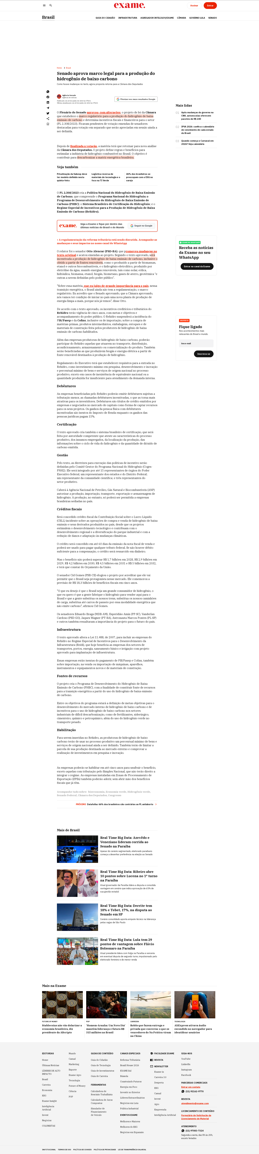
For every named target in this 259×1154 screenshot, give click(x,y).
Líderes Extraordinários (132, 1097)
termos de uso (64, 1150)
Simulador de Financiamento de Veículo (98, 1111)
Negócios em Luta (129, 1103)
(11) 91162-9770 (195, 1091)
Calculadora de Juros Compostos (102, 1101)
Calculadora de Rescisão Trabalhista (102, 1093)
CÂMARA (181, 17)
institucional (49, 1150)
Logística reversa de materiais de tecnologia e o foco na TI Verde (106, 177)
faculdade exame (164, 1053)
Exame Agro (75, 1075)
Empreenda (160, 1109)
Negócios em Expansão (132, 1132)
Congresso (114, 795)
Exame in (159, 1071)
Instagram (186, 1069)
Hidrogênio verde (138, 791)
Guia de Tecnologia (101, 1065)
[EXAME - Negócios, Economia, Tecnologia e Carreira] (129, 5)
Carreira (46, 1084)
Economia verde (116, 791)
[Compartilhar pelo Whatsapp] (48, 91)
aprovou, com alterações (103, 112)
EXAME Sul (125, 1070)
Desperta (159, 1082)
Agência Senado (69, 95)
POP (71, 1096)
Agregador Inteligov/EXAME (157, 17)
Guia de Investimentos (102, 1070)
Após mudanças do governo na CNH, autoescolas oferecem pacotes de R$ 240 (197, 115)
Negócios (46, 1120)
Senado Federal (67, 795)
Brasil (48, 17)
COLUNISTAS (48, 1125)
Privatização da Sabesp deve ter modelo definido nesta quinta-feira (72, 177)
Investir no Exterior (130, 1092)
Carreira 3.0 (160, 1077)
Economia (47, 1090)
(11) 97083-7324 (195, 1130)
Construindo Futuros (131, 1081)
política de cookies (82, 1150)
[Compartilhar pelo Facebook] (48, 97)
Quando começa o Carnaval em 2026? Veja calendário (197, 142)
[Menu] (44, 5)
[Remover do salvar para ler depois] (48, 124)
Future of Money (77, 1085)
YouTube (185, 1058)
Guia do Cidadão (105, 17)
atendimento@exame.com (195, 1103)
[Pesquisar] (51, 5)
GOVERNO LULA (197, 17)
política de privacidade (105, 1150)
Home (59, 68)
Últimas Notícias (50, 1065)
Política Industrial (129, 1108)
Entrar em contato (190, 1087)
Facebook (186, 1075)
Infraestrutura (127, 17)
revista (158, 1060)
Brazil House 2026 (129, 1065)
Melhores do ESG (128, 1127)
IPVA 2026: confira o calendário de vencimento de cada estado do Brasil (197, 129)
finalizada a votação (83, 146)
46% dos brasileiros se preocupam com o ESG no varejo (139, 177)
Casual (72, 1058)
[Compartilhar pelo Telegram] (48, 107)
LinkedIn (185, 1064)
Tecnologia (74, 1080)
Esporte (73, 1069)
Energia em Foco (128, 1087)
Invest (45, 1115)
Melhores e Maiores (130, 1121)
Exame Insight (49, 1101)
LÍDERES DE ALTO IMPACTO (51, 1072)
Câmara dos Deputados (92, 795)
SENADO (212, 17)
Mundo (72, 1053)
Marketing (74, 1064)
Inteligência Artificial (48, 1108)
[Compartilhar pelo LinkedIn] (48, 102)
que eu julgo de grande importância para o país (116, 286)
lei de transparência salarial (132, 1150)
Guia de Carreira (99, 1076)
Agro (156, 1104)
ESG (44, 1095)
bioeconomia (96, 791)
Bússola (124, 1076)
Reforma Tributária (130, 1060)
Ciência (72, 1091)
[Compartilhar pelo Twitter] (48, 113)
